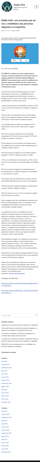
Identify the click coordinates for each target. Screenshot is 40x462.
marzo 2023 (5, 377)
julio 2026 (4, 361)
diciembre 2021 (6, 402)
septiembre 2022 (6, 383)
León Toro (7, 30)
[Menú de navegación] (36, 6)
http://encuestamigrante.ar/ (17, 273)
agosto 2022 (5, 386)
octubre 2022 (5, 380)
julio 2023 (4, 371)
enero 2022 (4, 399)
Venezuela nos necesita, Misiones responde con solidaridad (19, 325)
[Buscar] (36, 315)
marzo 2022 (5, 393)
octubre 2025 (5, 364)
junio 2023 (4, 374)
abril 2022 (4, 389)
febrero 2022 (5, 396)
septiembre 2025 (6, 367)
